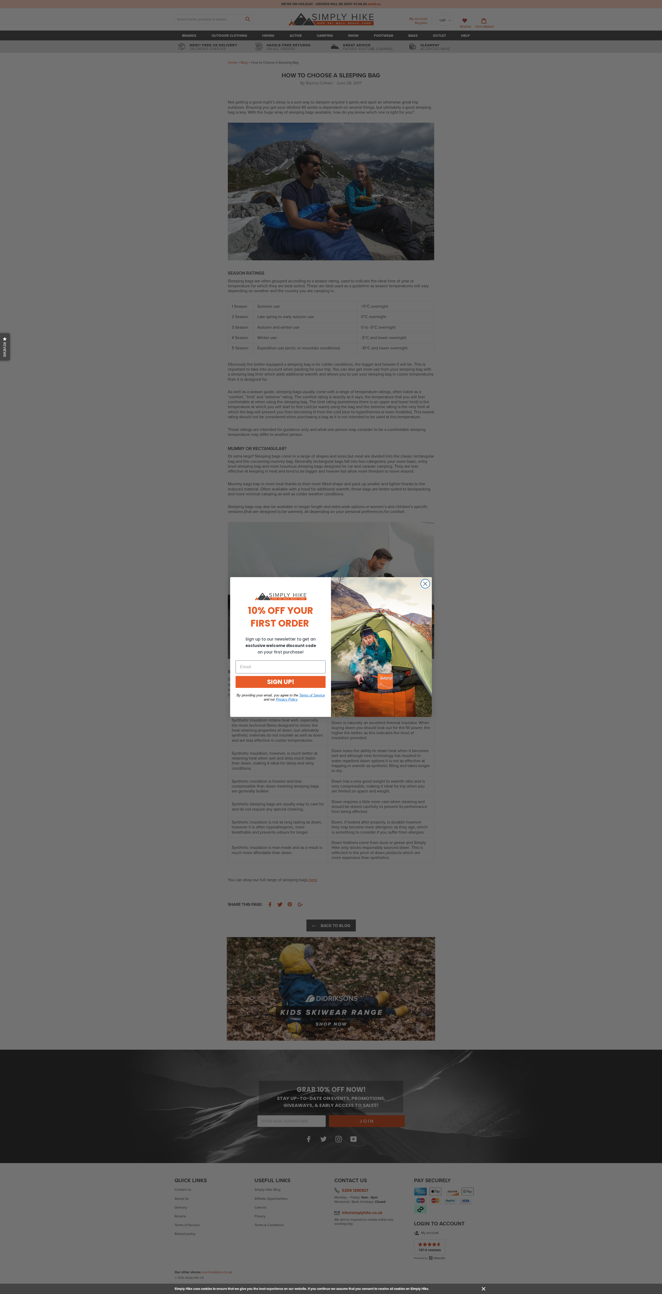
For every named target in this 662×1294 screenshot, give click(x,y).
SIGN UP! (280, 682)
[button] (5, 347)
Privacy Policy (287, 699)
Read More (438, 1289)
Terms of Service (312, 695)
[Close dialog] (425, 583)
